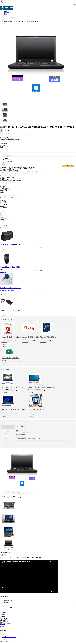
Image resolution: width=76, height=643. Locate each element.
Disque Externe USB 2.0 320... (11, 310)
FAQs (3, 15)
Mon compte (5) (6, 598)
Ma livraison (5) (6, 602)
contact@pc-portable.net (6, 623)
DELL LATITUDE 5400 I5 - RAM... (14, 387)
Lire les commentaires (7, 156)
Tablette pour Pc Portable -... (10, 288)
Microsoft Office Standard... (11, 337)
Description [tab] (4, 164)
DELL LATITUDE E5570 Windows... (41, 387)
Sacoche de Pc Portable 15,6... (10, 244)
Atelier (4, 13)
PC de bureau (5, 12)
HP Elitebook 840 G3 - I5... (38, 410)
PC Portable (5, 11)
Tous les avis (72, 422)
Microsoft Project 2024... (10, 358)
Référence (2, 201)
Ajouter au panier (4, 143)
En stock (1, 202)
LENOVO (5, 200)
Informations (2, 624)
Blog (75, 4)
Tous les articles (5, 639)
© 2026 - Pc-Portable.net (4, 641)
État (1, 225)
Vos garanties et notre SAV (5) (8, 600)
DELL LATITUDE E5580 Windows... (15, 410)
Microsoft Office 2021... (30, 337)
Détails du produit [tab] (5, 165)
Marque (1, 200)
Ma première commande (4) (8, 605)
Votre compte (3, 612)
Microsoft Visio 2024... (48, 337)
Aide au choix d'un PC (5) (8, 607)
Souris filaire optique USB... (10, 267)
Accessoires (5, 14)
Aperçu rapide (3, 251)
